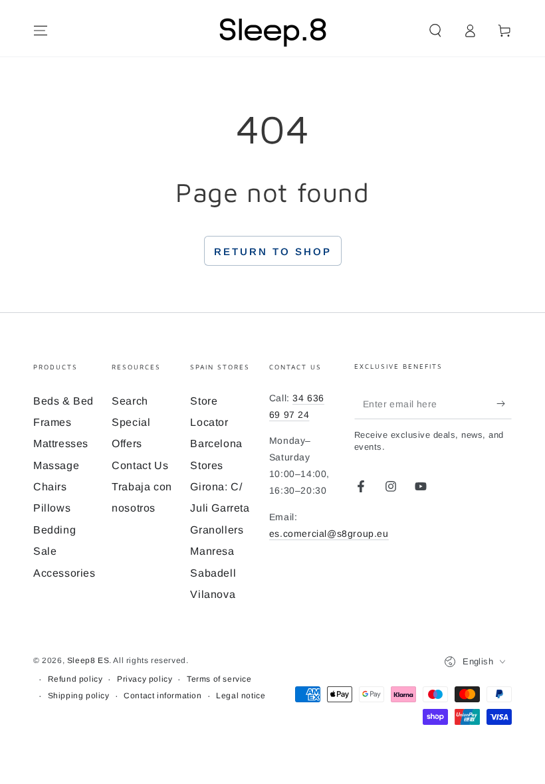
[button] (435, 30)
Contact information (162, 695)
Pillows (51, 508)
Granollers (216, 530)
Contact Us (140, 465)
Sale (44, 551)
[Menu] (40, 30)
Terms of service (219, 679)
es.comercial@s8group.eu (329, 533)
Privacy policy (144, 679)
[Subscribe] (504, 404)
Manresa (212, 551)
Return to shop (273, 251)
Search (130, 401)
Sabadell (213, 573)
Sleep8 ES (88, 660)
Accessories (64, 573)
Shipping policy (79, 695)
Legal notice (240, 695)
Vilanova (212, 594)
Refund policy (75, 679)
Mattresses (60, 443)
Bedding (54, 530)
